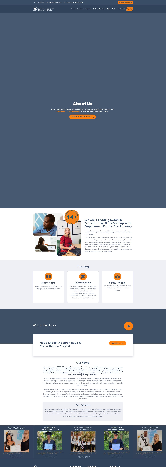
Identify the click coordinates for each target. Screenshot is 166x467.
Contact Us (121, 9)
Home (73, 9)
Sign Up (129, 9)
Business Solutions (99, 9)
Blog (108, 9)
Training (88, 9)
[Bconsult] (43, 9)
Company (80, 9)
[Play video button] (128, 326)
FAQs (114, 9)
